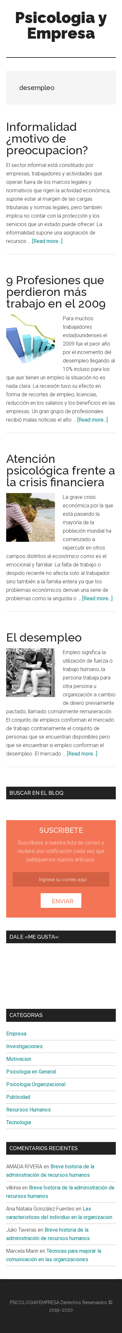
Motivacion (18, 1059)
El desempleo (44, 637)
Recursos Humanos (28, 1110)
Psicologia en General (31, 1072)
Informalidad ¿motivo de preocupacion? (47, 138)
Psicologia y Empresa (61, 25)
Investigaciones (24, 1046)
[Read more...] (47, 241)
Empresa (16, 1034)
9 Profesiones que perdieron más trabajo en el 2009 (56, 291)
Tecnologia (18, 1122)
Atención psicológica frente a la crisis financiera (60, 470)
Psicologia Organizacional (35, 1084)
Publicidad (18, 1097)
